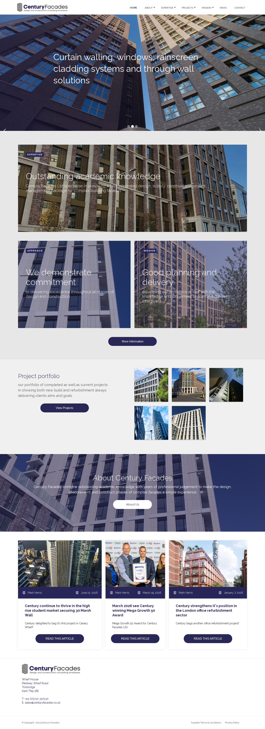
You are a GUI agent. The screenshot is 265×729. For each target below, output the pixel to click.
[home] (71, 7)
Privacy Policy (232, 722)
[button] (149, 7)
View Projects (64, 407)
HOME (133, 7)
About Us (132, 504)
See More (66, 86)
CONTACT (240, 7)
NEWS (223, 7)
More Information (132, 341)
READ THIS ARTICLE (60, 638)
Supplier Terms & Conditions (206, 722)
